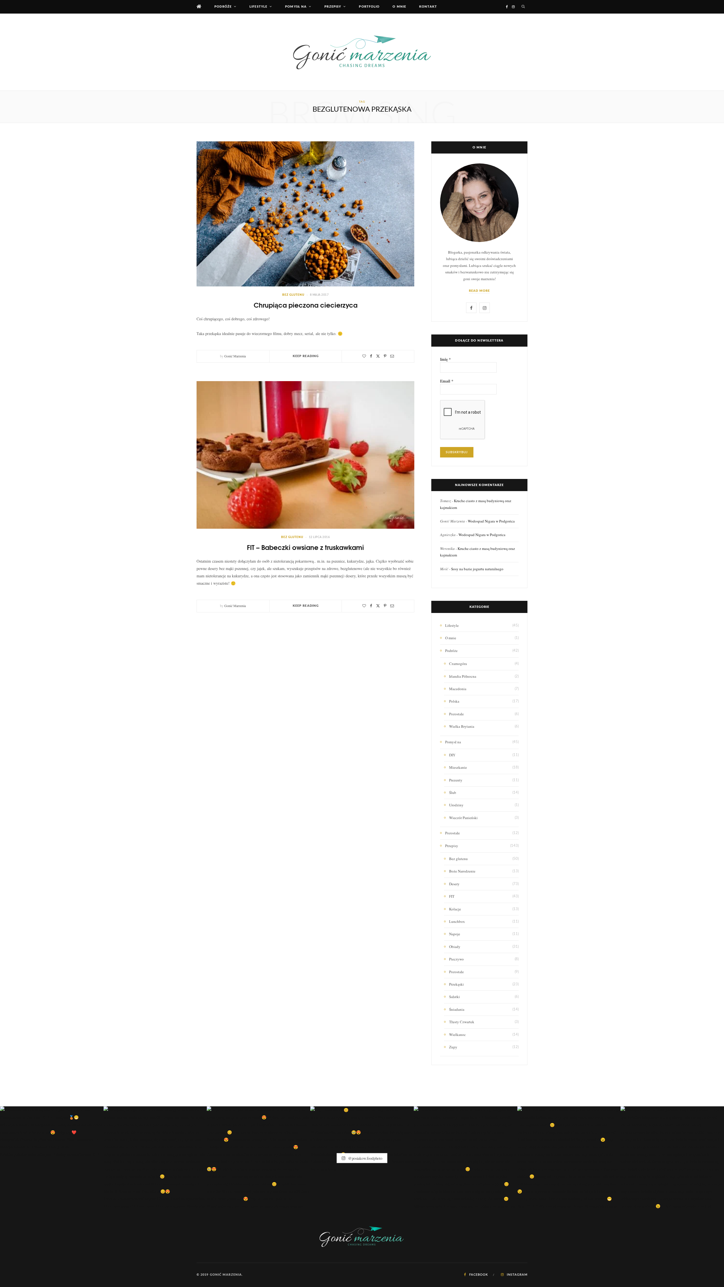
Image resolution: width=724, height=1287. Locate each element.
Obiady (454, 946)
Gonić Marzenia (235, 356)
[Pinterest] (385, 356)
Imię (445, 359)
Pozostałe (456, 713)
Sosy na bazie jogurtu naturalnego (477, 568)
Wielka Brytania (461, 726)
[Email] (392, 356)
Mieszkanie (458, 767)
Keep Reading (306, 356)
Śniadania (456, 1009)
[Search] (523, 7)
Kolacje (455, 909)
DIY (452, 754)
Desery (454, 883)
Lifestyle (258, 6)
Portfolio (369, 6)
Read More (479, 290)
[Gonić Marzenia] (362, 52)
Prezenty (455, 780)
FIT (451, 896)
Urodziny (456, 804)
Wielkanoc (457, 1034)
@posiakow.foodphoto (364, 1158)
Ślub (452, 792)
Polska (454, 701)
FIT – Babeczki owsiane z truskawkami (305, 547)
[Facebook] (371, 356)
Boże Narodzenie (462, 871)
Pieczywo (456, 959)
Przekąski (456, 984)
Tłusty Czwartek (461, 1021)
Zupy (453, 1047)
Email (446, 381)
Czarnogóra (458, 663)
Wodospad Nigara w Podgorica (491, 521)
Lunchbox (457, 921)
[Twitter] (378, 356)
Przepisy (332, 6)
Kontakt (428, 6)
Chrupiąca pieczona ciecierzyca (305, 305)
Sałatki (454, 996)
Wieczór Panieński (463, 817)
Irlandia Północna (462, 676)
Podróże (223, 6)
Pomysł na (296, 6)
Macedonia (457, 688)
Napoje (454, 933)
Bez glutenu (293, 294)
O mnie (399, 6)
